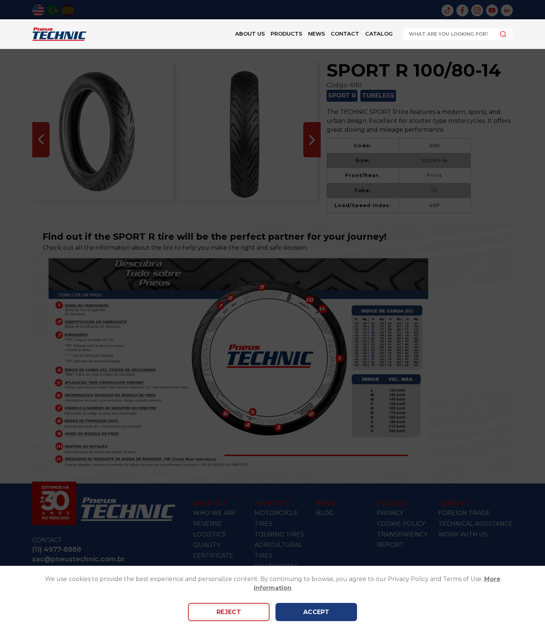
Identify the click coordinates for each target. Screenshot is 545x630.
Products (286, 33)
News (316, 33)
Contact (345, 33)
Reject (229, 612)
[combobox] (458, 34)
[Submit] (501, 34)
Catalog (379, 33)
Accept (316, 612)
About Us (250, 33)
